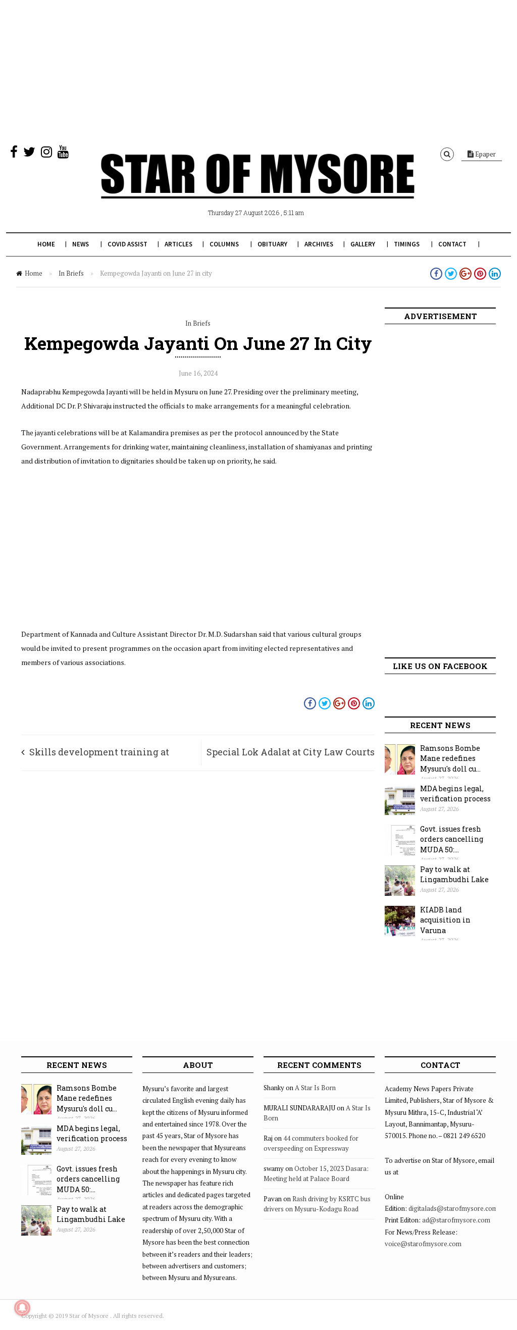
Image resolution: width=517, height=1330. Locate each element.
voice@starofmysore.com (423, 1243)
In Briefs (71, 273)
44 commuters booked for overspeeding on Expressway (311, 1143)
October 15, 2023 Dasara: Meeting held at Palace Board (316, 1173)
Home (46, 244)
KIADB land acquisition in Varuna (445, 920)
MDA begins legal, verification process (455, 794)
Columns (224, 244)
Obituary (272, 244)
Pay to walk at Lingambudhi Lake (454, 874)
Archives (318, 244)
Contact (452, 244)
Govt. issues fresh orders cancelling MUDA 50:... (451, 839)
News (80, 244)
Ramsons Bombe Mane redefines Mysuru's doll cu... (450, 758)
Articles (178, 244)
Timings (407, 244)
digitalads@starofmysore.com (453, 1208)
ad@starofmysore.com (456, 1219)
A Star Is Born (315, 1087)
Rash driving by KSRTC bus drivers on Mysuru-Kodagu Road (317, 1203)
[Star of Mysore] (257, 188)
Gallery (362, 244)
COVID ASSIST (127, 244)
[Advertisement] (258, 70)
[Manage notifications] (22, 1308)
